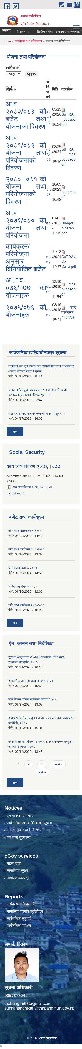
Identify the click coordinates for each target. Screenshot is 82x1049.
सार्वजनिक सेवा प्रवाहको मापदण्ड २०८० (31, 681)
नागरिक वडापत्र (18, 878)
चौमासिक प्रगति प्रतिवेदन (25, 911)
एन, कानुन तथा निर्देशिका (24, 830)
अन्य (15, 431)
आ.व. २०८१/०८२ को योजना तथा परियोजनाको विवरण (26, 153)
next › (58, 764)
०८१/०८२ (48, 154)
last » (42, 772)
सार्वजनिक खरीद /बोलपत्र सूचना (29, 823)
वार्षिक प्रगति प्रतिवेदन (23, 904)
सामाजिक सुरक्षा (17, 870)
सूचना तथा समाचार (20, 816)
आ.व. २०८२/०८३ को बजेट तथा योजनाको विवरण (26, 115)
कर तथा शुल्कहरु (19, 837)
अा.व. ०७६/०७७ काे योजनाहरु (26, 287)
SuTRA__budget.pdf (69, 119)
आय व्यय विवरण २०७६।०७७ (34, 466)
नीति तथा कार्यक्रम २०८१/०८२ (26, 549)
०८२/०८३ (48, 117)
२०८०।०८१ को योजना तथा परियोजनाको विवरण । (26, 190)
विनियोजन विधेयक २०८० (22, 586)
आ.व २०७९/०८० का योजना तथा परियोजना (26, 224)
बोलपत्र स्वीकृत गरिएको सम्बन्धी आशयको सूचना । (36, 413)
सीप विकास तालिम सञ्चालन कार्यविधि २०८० (33, 699)
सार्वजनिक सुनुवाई (19, 918)
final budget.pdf (69, 289)
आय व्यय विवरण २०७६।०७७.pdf (32, 487)
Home (6, 41)
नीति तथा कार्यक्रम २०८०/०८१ (26, 605)
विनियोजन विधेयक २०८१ (22, 568)
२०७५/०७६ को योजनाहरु (26, 310)
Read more (16, 493)
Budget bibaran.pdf (68, 228)
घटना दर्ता (14, 863)
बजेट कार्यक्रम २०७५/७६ (69, 312)
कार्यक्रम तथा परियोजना (28, 41)
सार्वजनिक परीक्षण (19, 925)
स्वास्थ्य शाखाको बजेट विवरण (25, 531)
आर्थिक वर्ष (13, 68)
